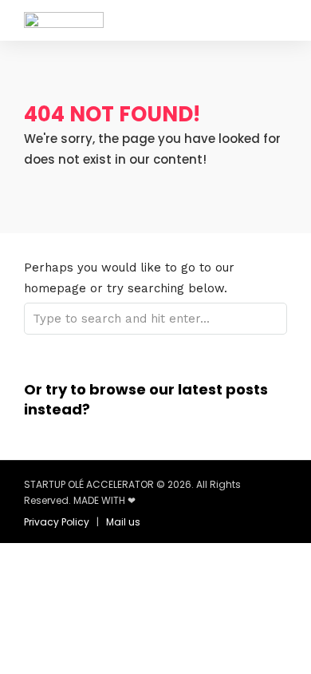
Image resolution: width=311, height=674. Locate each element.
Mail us (123, 522)
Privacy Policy (56, 522)
